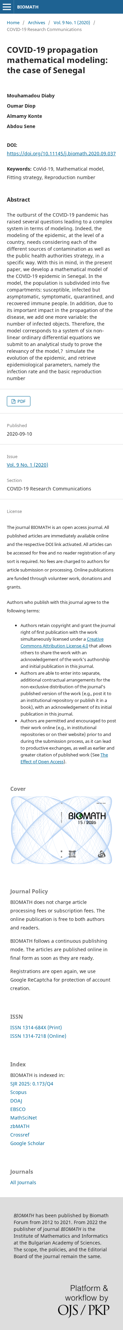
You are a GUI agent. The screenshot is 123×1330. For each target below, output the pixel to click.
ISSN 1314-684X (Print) (36, 1027)
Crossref (19, 1134)
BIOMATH (28, 7)
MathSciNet (23, 1117)
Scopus (18, 1092)
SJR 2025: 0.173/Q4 (31, 1083)
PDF (21, 401)
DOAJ (16, 1100)
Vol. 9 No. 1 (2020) (72, 22)
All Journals (23, 1182)
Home (13, 22)
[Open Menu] (7, 7)
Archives (36, 22)
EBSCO (18, 1109)
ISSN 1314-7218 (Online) (38, 1036)
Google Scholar (27, 1143)
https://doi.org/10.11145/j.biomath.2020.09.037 (61, 153)
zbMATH (19, 1126)
